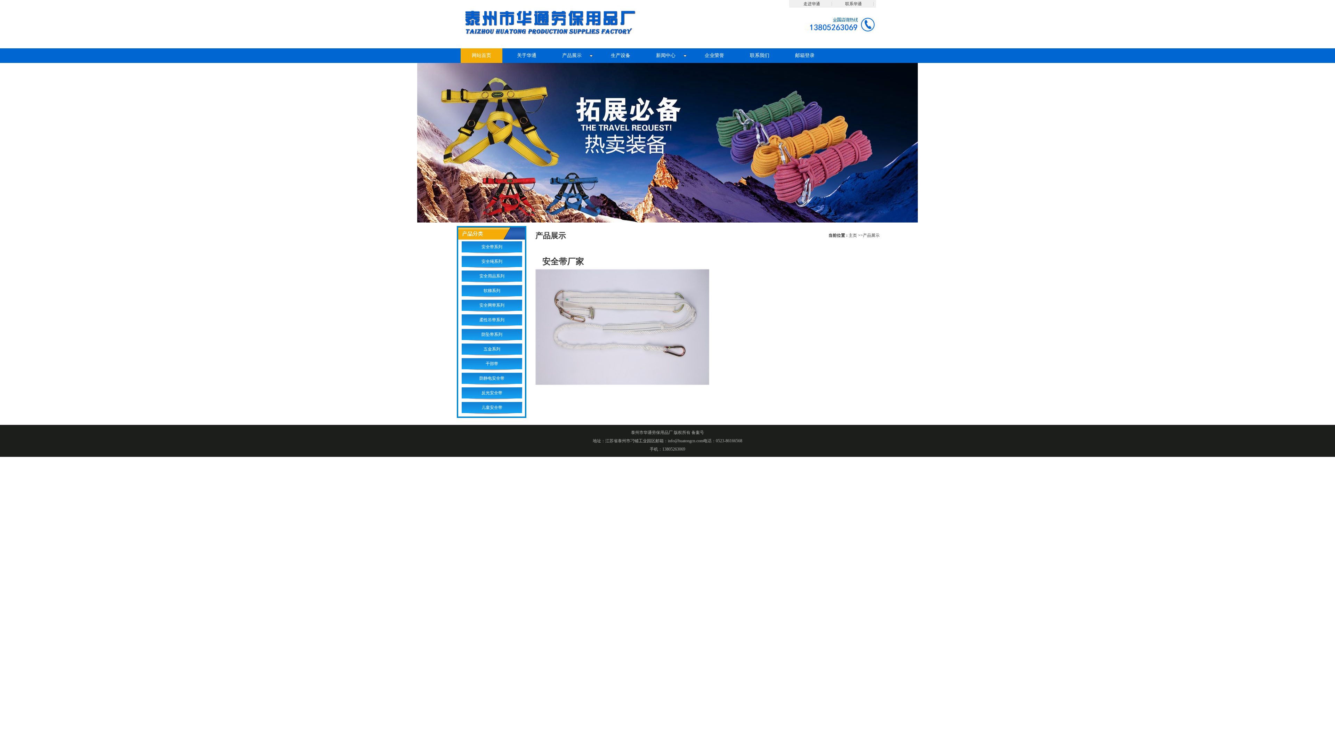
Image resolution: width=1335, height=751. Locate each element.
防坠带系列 (492, 334)
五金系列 (492, 349)
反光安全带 (492, 392)
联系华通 (853, 3)
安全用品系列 (491, 276)
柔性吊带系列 (491, 319)
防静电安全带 (491, 378)
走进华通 (811, 3)
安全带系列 (492, 246)
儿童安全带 (492, 407)
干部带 (492, 363)
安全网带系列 (491, 305)
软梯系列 (492, 290)
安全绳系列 (492, 261)
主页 (853, 235)
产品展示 (871, 235)
